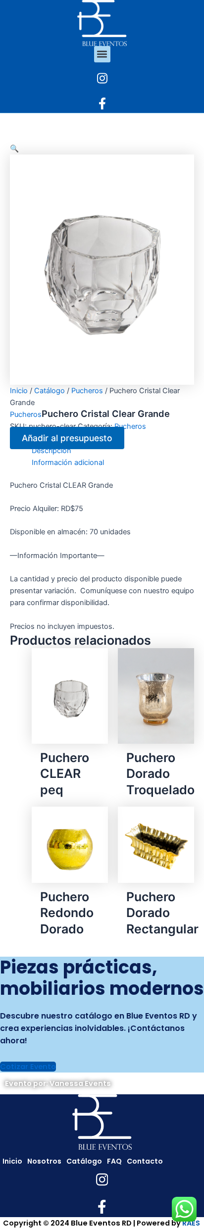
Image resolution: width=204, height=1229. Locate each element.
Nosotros (44, 1161)
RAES (191, 1223)
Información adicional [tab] (68, 462)
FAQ (114, 1161)
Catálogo (49, 390)
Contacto (145, 1161)
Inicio (19, 390)
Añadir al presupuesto (67, 438)
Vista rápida (70, 735)
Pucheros (87, 390)
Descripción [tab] (51, 450)
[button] (102, 54)
